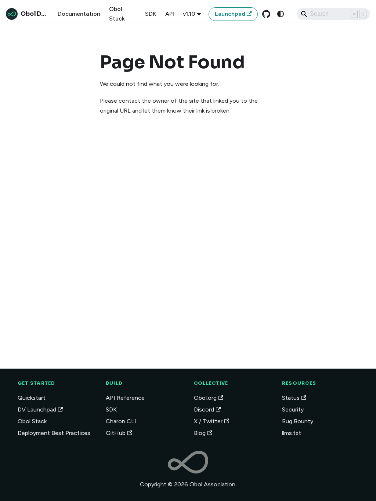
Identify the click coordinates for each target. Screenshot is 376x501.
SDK (150, 13)
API (169, 13)
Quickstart (32, 397)
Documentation (79, 13)
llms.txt (291, 432)
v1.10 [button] (189, 13)
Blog (200, 432)
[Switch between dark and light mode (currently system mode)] (280, 14)
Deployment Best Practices (54, 432)
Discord (204, 409)
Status (291, 397)
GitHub (116, 432)
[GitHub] (266, 13)
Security (293, 409)
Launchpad (230, 13)
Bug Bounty (297, 421)
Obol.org (205, 397)
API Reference (125, 397)
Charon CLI (121, 421)
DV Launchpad (37, 409)
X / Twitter (208, 421)
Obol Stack (117, 14)
